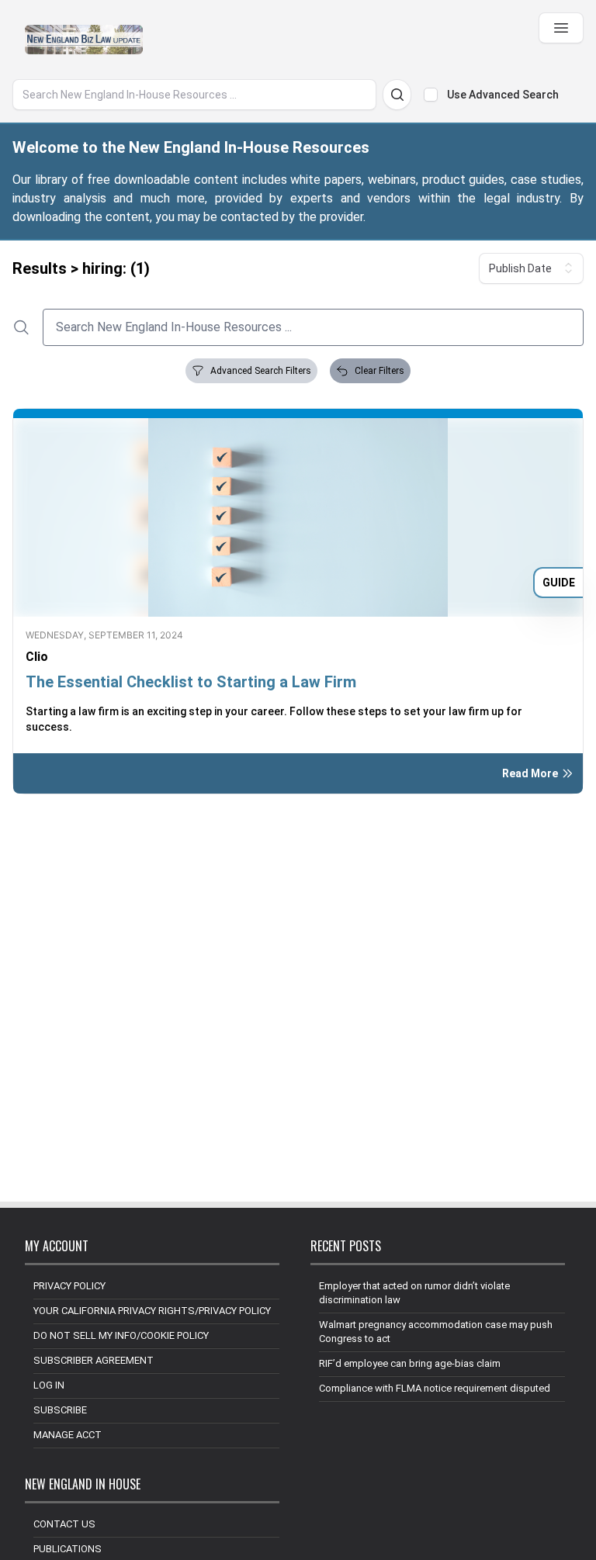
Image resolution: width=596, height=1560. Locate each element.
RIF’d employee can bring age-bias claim (410, 1363)
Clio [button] (37, 656)
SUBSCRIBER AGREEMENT (93, 1360)
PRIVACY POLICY (69, 1286)
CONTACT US (64, 1524)
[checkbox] (431, 95)
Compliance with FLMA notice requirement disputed (434, 1388)
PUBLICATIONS (67, 1549)
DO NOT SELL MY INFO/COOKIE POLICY (121, 1335)
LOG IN (48, 1385)
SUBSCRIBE (60, 1410)
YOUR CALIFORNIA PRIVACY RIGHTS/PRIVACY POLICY (152, 1310)
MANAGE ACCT (67, 1435)
